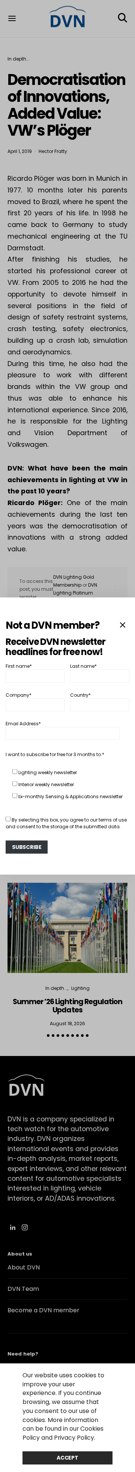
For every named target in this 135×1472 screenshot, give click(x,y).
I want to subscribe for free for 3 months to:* (55, 754)
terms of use (113, 820)
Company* (19, 694)
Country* (80, 694)
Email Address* (23, 723)
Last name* (83, 666)
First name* (19, 666)
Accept (67, 1457)
